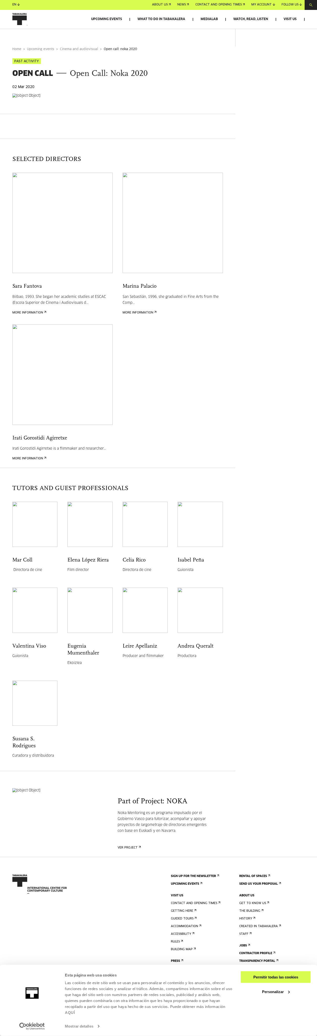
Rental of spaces (253, 876)
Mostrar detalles (79, 1026)
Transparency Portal (257, 961)
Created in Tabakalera (258, 926)
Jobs (243, 945)
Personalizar (273, 991)
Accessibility (181, 934)
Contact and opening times (218, 4)
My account (261, 4)
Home (16, 49)
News (181, 4)
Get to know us (252, 903)
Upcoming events (106, 19)
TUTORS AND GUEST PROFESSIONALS (89, 35)
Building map (182, 949)
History (245, 918)
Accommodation (184, 926)
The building (249, 911)
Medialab (209, 19)
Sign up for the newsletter (193, 876)
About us (160, 4)
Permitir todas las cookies (275, 977)
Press (175, 961)
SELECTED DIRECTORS (30, 35)
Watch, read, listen (250, 19)
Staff (243, 934)
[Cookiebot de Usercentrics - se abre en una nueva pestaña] (32, 1026)
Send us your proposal (258, 883)
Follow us (290, 4)
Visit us (290, 19)
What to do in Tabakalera (161, 19)
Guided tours (182, 918)
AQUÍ (70, 1012)
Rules (175, 941)
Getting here (182, 911)
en (14, 4)
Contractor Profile (255, 953)
